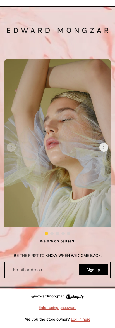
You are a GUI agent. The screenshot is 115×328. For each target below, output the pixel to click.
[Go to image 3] (57, 233)
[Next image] (103, 147)
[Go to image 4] (63, 233)
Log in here (80, 319)
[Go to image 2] (52, 233)
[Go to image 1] (46, 233)
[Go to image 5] (68, 233)
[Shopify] (75, 296)
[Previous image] (11, 147)
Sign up (93, 269)
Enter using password (57, 307)
